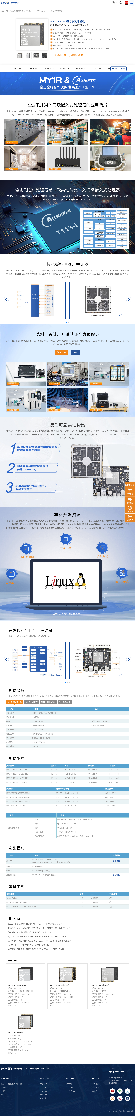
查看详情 (116, 861)
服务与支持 (70, 1079)
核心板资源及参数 (14, 702)
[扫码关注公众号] (120, 1091)
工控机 (3, 1088)
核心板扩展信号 (31, 702)
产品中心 (5, 1079)
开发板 (33, 69)
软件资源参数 (64, 702)
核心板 (17, 69)
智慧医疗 (43, 1095)
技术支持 (69, 1088)
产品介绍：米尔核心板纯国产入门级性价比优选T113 (29, 932)
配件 (3, 1095)
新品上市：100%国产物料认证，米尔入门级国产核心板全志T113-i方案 (37, 937)
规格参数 (49, 69)
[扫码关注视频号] (112, 1098)
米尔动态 (95, 1088)
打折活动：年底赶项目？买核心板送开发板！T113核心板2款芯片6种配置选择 (39, 941)
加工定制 (69, 1084)
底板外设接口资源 (48, 702)
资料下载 (97, 69)
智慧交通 (43, 1084)
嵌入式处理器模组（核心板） (12, 1084)
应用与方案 (44, 1079)
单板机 (3, 1091)
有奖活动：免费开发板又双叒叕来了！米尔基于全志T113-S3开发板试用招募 (39, 928)
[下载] (110, 898)
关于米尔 (96, 1079)
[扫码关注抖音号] (120, 1098)
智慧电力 (43, 1091)
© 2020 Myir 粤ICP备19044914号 (121, 1111)
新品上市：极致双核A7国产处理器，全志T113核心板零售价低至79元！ (37, 924)
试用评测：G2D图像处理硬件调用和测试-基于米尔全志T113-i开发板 (36, 949)
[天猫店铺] (126, 3)
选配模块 (81, 69)
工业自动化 (44, 1088)
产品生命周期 (71, 1091)
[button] (66, 322)
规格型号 (65, 69)
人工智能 (43, 1098)
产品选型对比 (118, 68)
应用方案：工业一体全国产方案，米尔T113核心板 (28, 945)
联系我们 (95, 1091)
